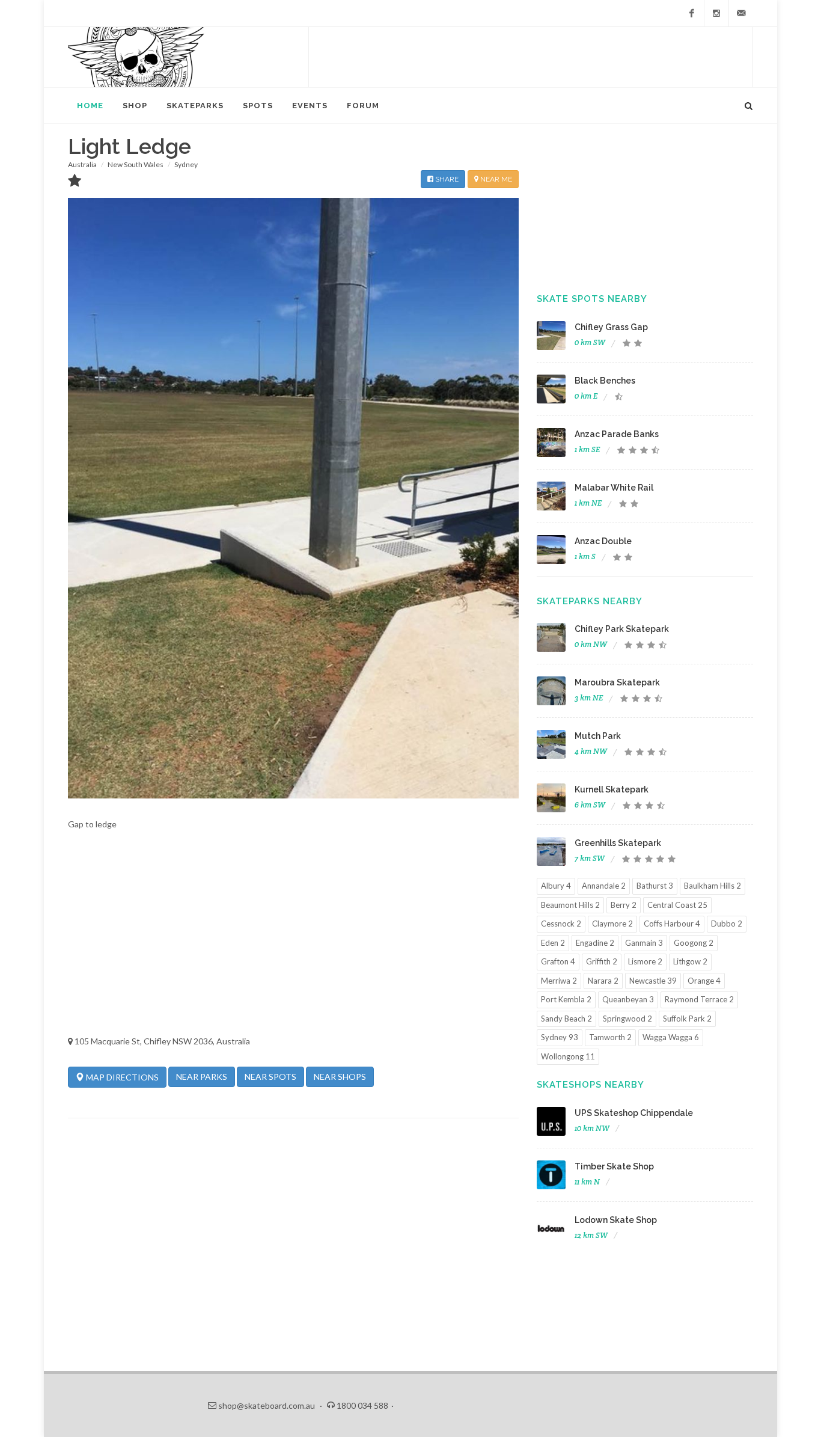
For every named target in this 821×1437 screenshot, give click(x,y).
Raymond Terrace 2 (699, 999)
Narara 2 (603, 980)
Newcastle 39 (653, 980)
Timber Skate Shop (614, 1166)
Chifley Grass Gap (611, 327)
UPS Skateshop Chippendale (634, 1113)
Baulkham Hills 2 (712, 885)
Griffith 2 (601, 961)
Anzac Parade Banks (617, 434)
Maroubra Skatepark (617, 682)
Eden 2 (553, 943)
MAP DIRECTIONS (121, 1077)
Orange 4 (704, 980)
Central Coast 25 (677, 905)
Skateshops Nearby (590, 1084)
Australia (82, 164)
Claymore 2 (612, 923)
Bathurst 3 (654, 885)
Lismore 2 (645, 961)
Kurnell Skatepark (612, 789)
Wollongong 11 (568, 1056)
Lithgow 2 (690, 961)
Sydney (186, 164)
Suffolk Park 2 (687, 1018)
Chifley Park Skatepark (622, 629)
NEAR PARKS (201, 1076)
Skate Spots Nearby (592, 298)
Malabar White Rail (614, 487)
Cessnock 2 (561, 923)
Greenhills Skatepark (618, 843)
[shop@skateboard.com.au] (741, 13)
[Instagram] (716, 13)
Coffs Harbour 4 (672, 923)
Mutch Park (598, 736)
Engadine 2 (595, 943)
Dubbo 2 (726, 923)
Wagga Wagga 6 (670, 1037)
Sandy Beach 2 (566, 1018)
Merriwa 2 (559, 980)
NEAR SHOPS (340, 1076)
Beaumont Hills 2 (570, 905)
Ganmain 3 (644, 943)
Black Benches (605, 380)
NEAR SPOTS (270, 1076)
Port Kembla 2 (566, 999)
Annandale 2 (604, 885)
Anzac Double (603, 541)
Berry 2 (623, 905)
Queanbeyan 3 (628, 999)
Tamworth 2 (610, 1037)
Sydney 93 (559, 1037)
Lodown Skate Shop (616, 1220)
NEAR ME (495, 179)
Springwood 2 (627, 1018)
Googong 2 (693, 943)
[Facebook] (692, 13)
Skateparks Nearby (589, 601)
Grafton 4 (558, 961)
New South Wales (135, 164)
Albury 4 (556, 885)
